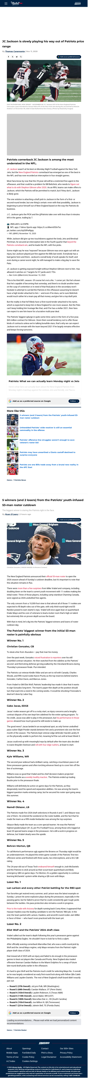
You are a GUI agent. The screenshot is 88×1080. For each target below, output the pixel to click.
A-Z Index (10, 1061)
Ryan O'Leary (11, 514)
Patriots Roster (20, 1030)
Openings (26, 1048)
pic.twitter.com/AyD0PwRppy (20, 230)
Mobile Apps (12, 1053)
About (9, 1048)
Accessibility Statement (71, 1057)
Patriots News (20, 480)
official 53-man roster (55, 576)
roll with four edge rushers (47, 745)
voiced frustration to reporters (47, 657)
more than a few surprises (29, 588)
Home (9, 480)
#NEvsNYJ (15, 224)
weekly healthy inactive (36, 777)
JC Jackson (12, 169)
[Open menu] (6, 3)
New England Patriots (28, 172)
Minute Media (17, 1067)
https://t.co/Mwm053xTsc (49, 227)
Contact (44, 1048)
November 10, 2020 (27, 233)
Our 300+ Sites (66, 1048)
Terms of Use (12, 1057)
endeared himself (46, 866)
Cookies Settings (30, 1061)
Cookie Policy (28, 1057)
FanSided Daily (29, 1053)
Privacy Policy (66, 1053)
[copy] (20, 56)
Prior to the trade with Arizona (20, 908)
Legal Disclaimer (48, 1057)
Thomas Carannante (15, 51)
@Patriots (43, 214)
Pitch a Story (47, 1053)
